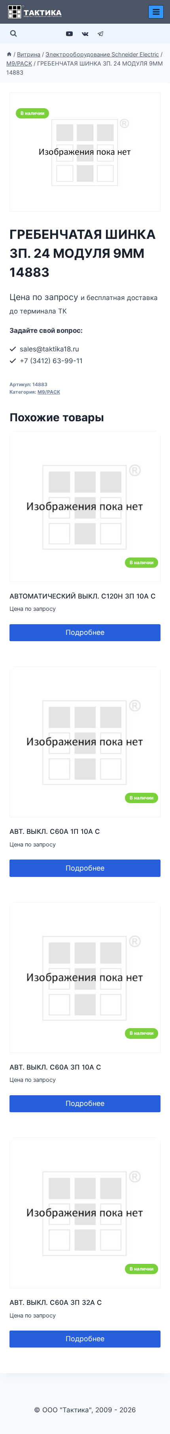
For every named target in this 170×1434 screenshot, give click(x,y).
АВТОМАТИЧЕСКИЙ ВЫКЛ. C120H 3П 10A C (82, 596)
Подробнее (85, 632)
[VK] (85, 33)
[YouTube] (69, 33)
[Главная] (9, 54)
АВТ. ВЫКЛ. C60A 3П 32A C (55, 1302)
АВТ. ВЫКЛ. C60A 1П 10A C (54, 831)
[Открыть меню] (156, 11)
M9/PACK (49, 392)
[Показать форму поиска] (13, 33)
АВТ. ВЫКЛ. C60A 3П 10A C (55, 1067)
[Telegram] (100, 33)
